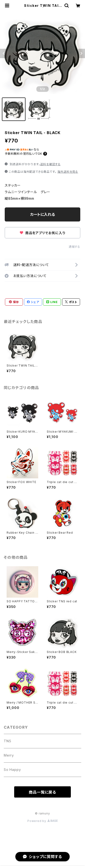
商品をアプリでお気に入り (44, 233)
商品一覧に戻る (42, 792)
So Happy (12, 770)
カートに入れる (42, 214)
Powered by (37, 821)
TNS (7, 741)
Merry (9, 755)
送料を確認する (50, 164)
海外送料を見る (67, 171)
